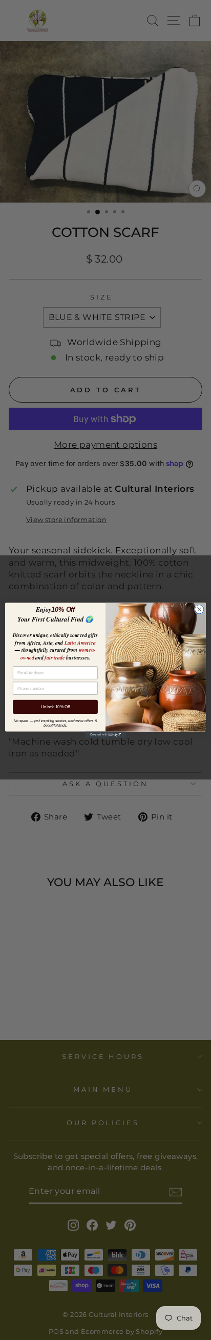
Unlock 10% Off (55, 706)
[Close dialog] (199, 609)
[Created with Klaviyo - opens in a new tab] (105, 734)
